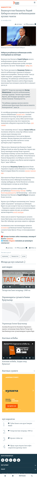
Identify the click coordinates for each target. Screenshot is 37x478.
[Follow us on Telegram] (14, 460)
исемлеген (5, 228)
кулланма (9, 239)
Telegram (12, 241)
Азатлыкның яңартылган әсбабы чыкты (18, 344)
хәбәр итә (29, 66)
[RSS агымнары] (18, 460)
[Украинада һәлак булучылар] (18, 312)
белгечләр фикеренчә (8, 193)
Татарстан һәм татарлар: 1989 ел (15, 273)
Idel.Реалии (22, 476)
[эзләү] (31, 476)
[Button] (18, 24)
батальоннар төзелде (18, 191)
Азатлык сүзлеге (10, 371)
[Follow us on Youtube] (6, 460)
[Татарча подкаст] (5, 476)
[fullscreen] (33, 286)
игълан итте (20, 114)
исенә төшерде (18, 212)
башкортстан (6, 7)
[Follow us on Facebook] (2, 460)
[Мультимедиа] (12, 476)
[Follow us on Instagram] (10, 460)
